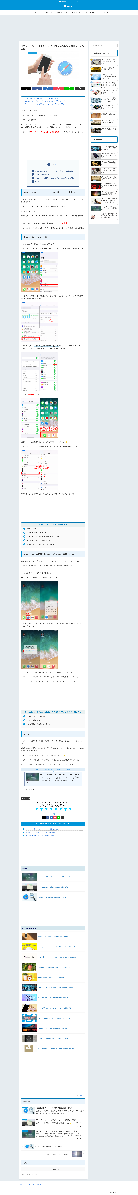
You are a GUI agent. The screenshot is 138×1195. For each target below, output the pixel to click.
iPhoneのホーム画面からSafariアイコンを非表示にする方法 (54, 178)
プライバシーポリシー (36, 1184)
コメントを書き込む (53, 1169)
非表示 (57, 164)
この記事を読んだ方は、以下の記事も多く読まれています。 (53, 823)
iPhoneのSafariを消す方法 (43, 174)
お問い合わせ (28, 1184)
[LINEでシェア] (58, 817)
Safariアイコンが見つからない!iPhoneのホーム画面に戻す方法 (45, 101)
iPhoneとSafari (26, 798)
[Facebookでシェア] (47, 817)
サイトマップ (22, 1184)
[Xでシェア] (44, 817)
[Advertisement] (69, 27)
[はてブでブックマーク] (51, 817)
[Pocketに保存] (55, 817)
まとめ (37, 182)
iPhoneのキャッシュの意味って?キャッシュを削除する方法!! (44, 104)
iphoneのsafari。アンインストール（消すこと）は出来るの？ (55, 171)
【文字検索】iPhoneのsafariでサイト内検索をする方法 (43, 98)
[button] (80, 88)
